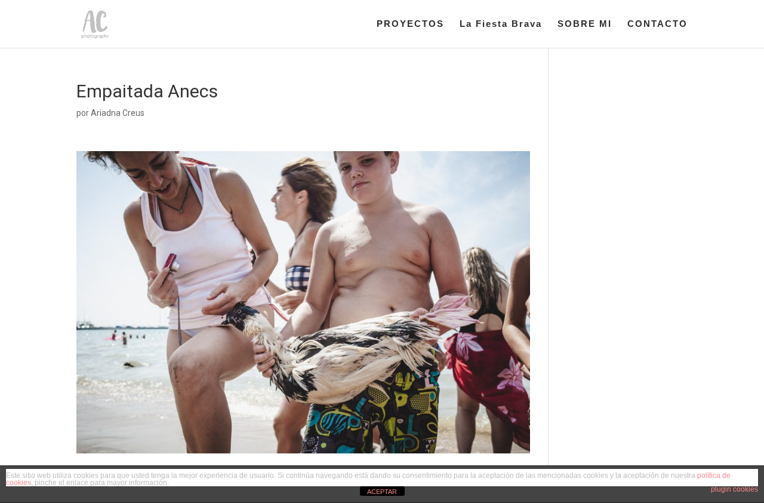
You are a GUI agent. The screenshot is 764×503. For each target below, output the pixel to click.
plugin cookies (734, 489)
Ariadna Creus (117, 113)
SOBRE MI (584, 24)
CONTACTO (657, 24)
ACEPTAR (382, 491)
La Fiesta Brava (501, 24)
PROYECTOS (410, 24)
